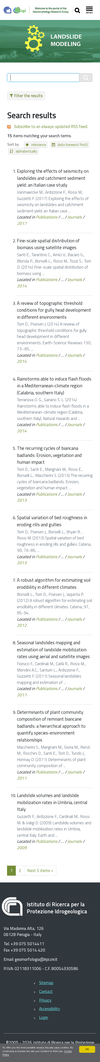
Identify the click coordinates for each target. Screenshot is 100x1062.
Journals (74, 217)
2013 (22, 500)
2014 (22, 286)
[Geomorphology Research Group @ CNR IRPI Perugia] (38, 10)
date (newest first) (73, 144)
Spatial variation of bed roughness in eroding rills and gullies (52, 521)
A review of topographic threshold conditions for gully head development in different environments (54, 310)
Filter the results (28, 95)
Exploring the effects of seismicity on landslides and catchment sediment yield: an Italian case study (53, 178)
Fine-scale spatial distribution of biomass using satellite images (48, 244)
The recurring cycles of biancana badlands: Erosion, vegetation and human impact (49, 455)
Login (43, 1017)
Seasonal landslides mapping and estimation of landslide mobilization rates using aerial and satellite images (53, 649)
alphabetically (26, 151)
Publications (46, 217)
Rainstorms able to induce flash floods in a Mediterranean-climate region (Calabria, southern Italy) (54, 385)
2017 (22, 223)
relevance (38, 144)
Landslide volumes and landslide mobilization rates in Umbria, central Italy (52, 802)
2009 (22, 847)
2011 (22, 695)
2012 (22, 625)
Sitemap (46, 983)
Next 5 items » (40, 870)
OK (87, 1049)
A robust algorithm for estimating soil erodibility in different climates (54, 583)
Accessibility (49, 1009)
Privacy (45, 1000)
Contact (46, 991)
